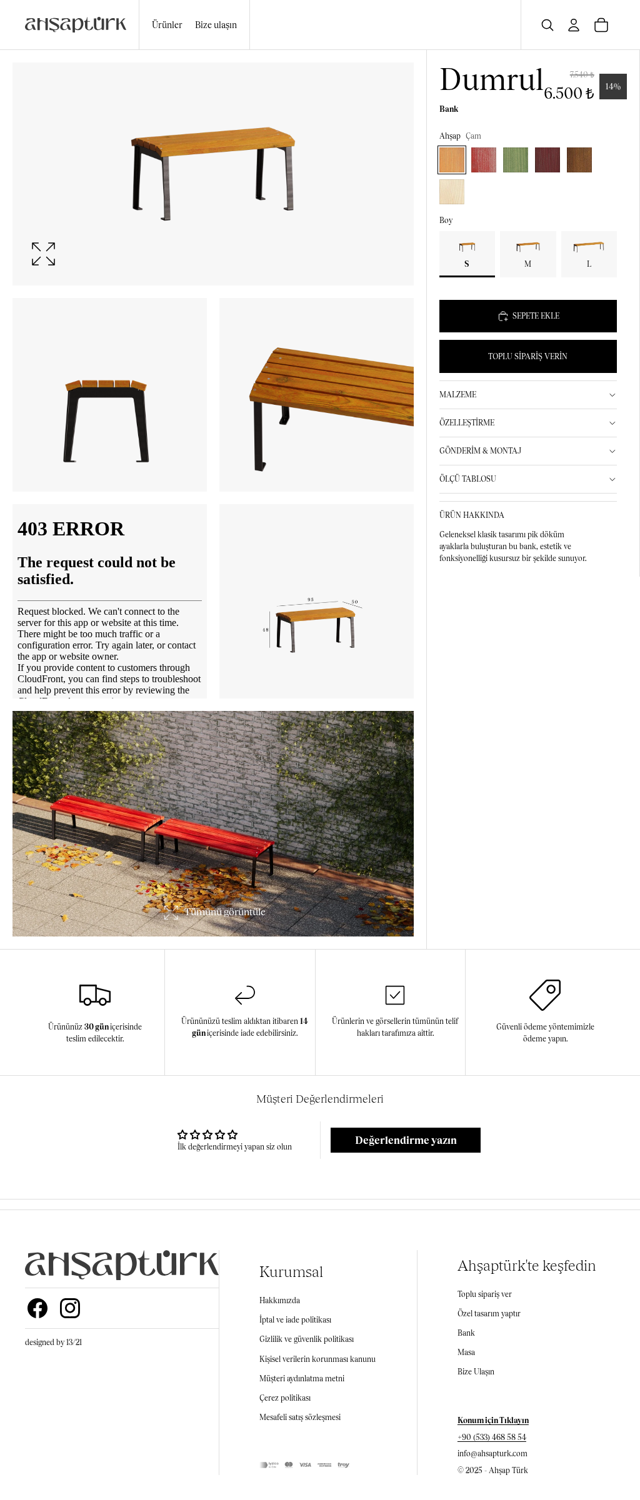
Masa (466, 1352)
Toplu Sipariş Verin (528, 356)
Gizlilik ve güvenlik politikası (306, 1339)
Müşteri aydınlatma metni (301, 1378)
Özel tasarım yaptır (489, 1313)
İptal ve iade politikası (295, 1319)
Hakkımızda (279, 1300)
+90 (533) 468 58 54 (492, 1437)
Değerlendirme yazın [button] (406, 1140)
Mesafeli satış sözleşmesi (300, 1417)
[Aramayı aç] (547, 25)
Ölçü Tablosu (467, 479)
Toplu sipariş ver (485, 1294)
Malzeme (457, 394)
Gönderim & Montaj (480, 450)
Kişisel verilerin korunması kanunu (317, 1359)
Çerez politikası (285, 1398)
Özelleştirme (466, 422)
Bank (466, 1333)
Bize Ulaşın (476, 1371)
